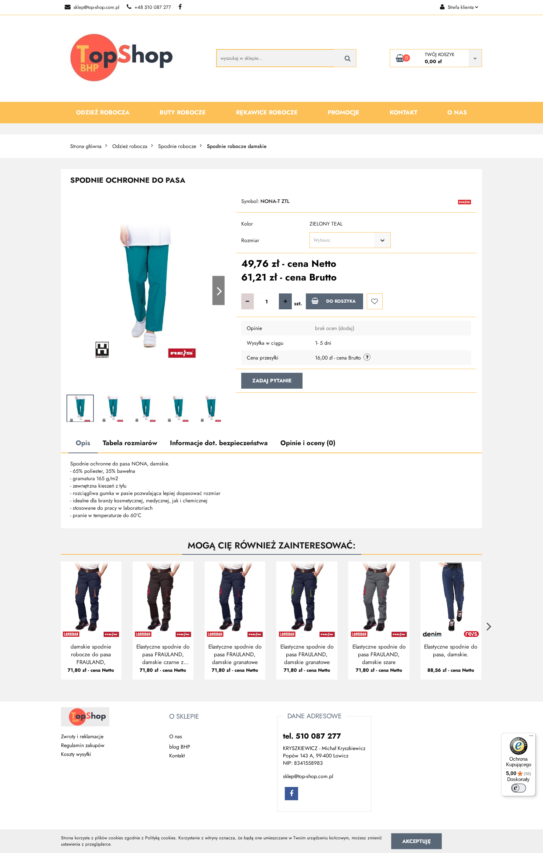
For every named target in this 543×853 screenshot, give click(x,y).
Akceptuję (416, 841)
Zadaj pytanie (271, 380)
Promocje (343, 112)
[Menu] (531, 737)
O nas (457, 112)
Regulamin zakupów (83, 745)
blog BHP (179, 746)
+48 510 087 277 (152, 7)
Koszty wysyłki (76, 754)
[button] (184, 717)
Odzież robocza (103, 112)
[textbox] (344, 240)
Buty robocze (183, 112)
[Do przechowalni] (375, 301)
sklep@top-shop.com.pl (96, 7)
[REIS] (464, 201)
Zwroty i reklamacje (82, 736)
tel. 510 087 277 (312, 736)
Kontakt (403, 112)
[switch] (518, 788)
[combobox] (350, 240)
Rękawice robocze (267, 112)
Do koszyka (341, 301)
